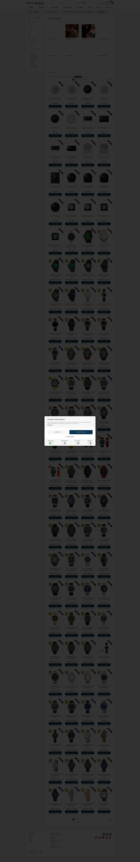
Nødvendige (51, 440)
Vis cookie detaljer (70, 436)
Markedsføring (64, 440)
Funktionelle (77, 440)
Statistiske (89, 440)
